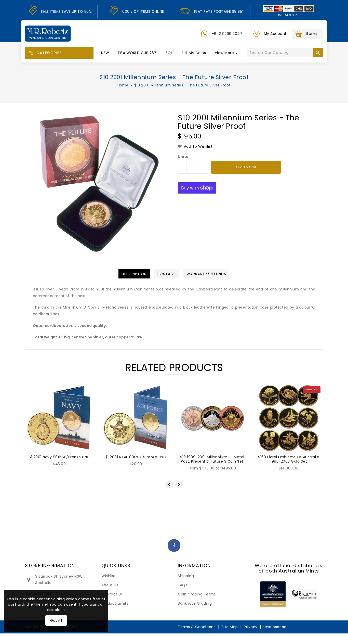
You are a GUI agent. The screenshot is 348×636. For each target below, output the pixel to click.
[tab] (134, 273)
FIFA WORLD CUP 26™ (137, 52)
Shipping (186, 575)
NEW (105, 52)
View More (224, 52)
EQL (169, 52)
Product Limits (114, 603)
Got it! (56, 620)
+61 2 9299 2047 (227, 33)
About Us (109, 585)
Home (123, 85)
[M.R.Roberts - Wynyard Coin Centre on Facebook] (174, 545)
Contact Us (112, 594)
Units (183, 156)
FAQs (182, 585)
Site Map (230, 626)
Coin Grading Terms (197, 594)
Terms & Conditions (197, 626)
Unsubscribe (275, 626)
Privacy (251, 626)
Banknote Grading (195, 603)
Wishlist (108, 575)
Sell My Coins (193, 52)
